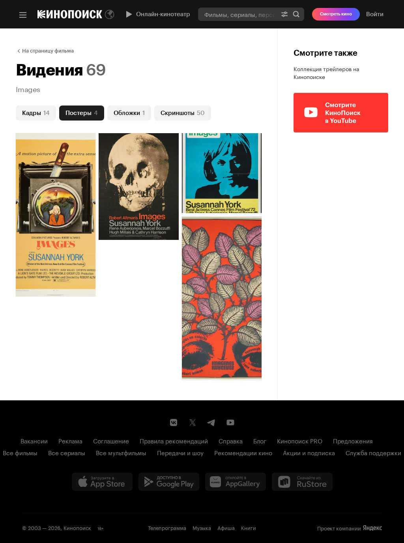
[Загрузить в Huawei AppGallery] (235, 482)
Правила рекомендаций (174, 440)
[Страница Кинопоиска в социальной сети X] (192, 422)
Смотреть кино (336, 14)
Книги (248, 527)
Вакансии (34, 440)
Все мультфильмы (121, 452)
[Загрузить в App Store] (102, 482)
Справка (231, 440)
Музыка (202, 527)
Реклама (70, 440)
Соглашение (111, 440)
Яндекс (372, 528)
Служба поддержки (373, 452)
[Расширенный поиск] (284, 14)
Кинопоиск (77, 527)
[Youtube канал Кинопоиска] (230, 422)
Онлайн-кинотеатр (163, 14)
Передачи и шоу (180, 452)
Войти (374, 14)
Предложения (353, 440)
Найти (296, 14)
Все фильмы (20, 452)
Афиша (226, 527)
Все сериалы (66, 452)
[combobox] (237, 14)
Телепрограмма (167, 527)
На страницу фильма (48, 51)
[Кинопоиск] (69, 14)
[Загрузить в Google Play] (168, 482)
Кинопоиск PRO (299, 440)
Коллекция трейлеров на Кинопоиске (326, 72)
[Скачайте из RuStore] (302, 482)
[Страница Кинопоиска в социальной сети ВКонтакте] (173, 422)
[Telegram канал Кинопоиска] (211, 422)
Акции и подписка (309, 452)
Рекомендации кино (243, 452)
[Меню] (23, 15)
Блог (259, 440)
